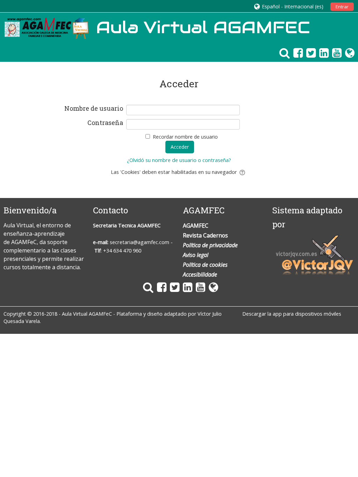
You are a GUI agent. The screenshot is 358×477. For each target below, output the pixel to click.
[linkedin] (322, 52)
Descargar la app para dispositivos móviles (291, 313)
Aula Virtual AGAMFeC (87, 313)
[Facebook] (296, 52)
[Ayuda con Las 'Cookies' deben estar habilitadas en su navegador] (242, 172)
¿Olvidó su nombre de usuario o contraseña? (179, 160)
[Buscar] (283, 52)
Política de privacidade (210, 245)
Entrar (342, 6)
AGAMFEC (148, 225)
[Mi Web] (348, 52)
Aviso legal (195, 255)
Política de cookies (205, 265)
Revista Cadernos (205, 235)
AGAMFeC (24, 242)
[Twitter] (309, 52)
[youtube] (335, 52)
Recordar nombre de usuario (185, 136)
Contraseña (105, 123)
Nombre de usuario (93, 108)
